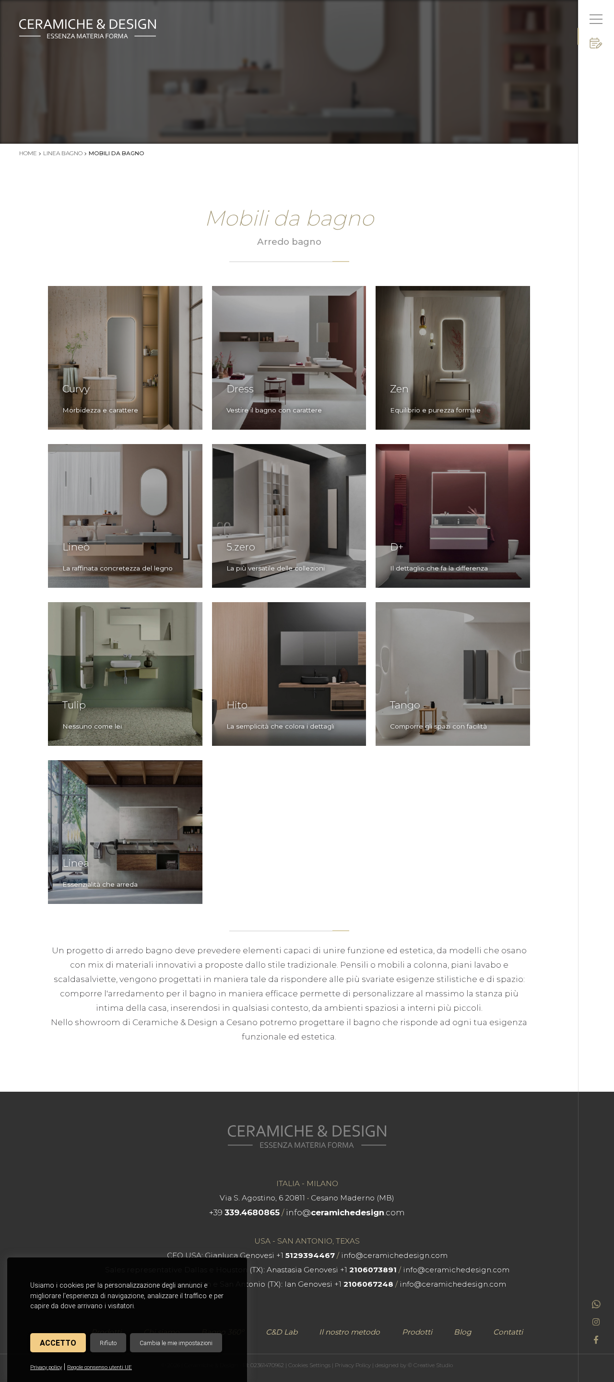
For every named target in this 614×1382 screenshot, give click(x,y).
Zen (399, 389)
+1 (305, 1255)
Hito (237, 705)
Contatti (508, 1331)
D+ (396, 547)
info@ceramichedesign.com (394, 1255)
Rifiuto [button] (108, 1343)
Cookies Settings (309, 1365)
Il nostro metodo (349, 1331)
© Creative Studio (430, 1365)
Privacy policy (46, 1367)
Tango (405, 705)
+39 (244, 1212)
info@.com (345, 1212)
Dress (240, 389)
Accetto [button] (58, 1343)
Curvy (76, 389)
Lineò (76, 547)
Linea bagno (63, 153)
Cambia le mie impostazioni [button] (176, 1343)
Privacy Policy (353, 1365)
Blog (462, 1331)
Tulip (74, 705)
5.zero (240, 547)
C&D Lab (281, 1331)
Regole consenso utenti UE (99, 1367)
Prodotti (417, 1331)
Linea (75, 863)
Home (28, 153)
